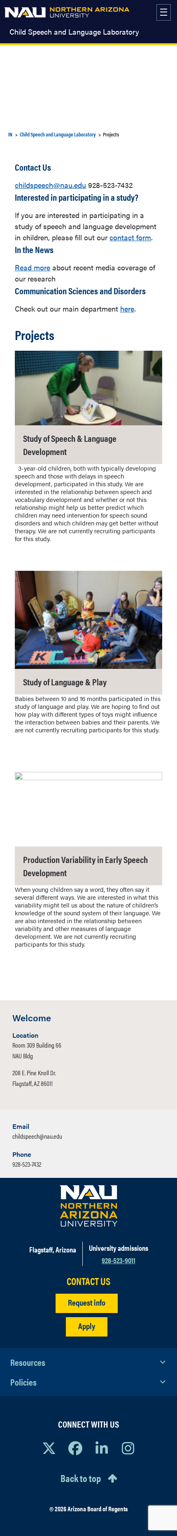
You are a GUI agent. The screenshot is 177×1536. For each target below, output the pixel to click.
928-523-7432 (26, 1164)
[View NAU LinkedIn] (101, 1448)
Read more (32, 267)
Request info (86, 1302)
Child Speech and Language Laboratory (74, 31)
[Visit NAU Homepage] (89, 1205)
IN (10, 134)
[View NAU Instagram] (128, 1448)
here (127, 308)
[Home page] (66, 12)
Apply (86, 1326)
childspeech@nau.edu (50, 185)
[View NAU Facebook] (75, 1448)
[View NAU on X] (49, 1448)
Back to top (81, 1478)
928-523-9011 (118, 1260)
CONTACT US (88, 1281)
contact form (130, 237)
